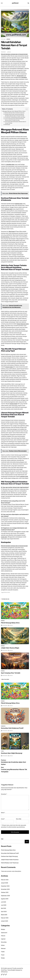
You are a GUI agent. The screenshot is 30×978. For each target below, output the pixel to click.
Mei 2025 (3, 908)
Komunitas (3, 942)
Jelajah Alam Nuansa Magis (10, 648)
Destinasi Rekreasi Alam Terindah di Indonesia (14, 112)
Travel (2, 751)
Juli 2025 (3, 902)
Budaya (3, 929)
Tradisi (3, 951)
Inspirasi (3, 939)
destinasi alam (18, 203)
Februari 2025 (4, 918)
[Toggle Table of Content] (25, 109)
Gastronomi (4, 932)
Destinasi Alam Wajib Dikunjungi (11, 753)
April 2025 (3, 911)
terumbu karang (5, 237)
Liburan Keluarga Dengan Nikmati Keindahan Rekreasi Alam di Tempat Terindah (14, 119)
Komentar (4, 794)
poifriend (15, 3)
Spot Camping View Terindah (10, 673)
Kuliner (3, 945)
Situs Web (18, 819)
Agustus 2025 (4, 898)
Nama (3, 812)
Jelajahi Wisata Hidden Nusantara (9, 859)
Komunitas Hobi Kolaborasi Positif (12, 728)
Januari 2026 (4, 883)
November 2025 (5, 889)
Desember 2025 (5, 886)
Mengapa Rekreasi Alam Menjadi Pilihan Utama (14, 111)
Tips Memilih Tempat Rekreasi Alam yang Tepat (15, 117)
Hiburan (3, 935)
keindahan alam (10, 164)
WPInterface (4, 971)
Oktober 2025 (4, 892)
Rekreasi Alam (7, 592)
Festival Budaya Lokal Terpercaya (9, 862)
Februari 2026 (4, 879)
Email (3, 819)
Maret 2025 (4, 914)
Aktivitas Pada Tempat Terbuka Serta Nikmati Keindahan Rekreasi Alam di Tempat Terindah (14, 115)
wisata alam (4, 537)
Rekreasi (8, 39)
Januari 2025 (4, 921)
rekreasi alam (20, 75)
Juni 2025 (3, 905)
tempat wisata (9, 367)
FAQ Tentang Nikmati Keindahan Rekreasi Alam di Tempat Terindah (15, 122)
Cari (2, 839)
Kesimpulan (7, 124)
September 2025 (5, 895)
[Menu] (2, 3)
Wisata (3, 958)
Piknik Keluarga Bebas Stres (10, 623)
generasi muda (24, 476)
